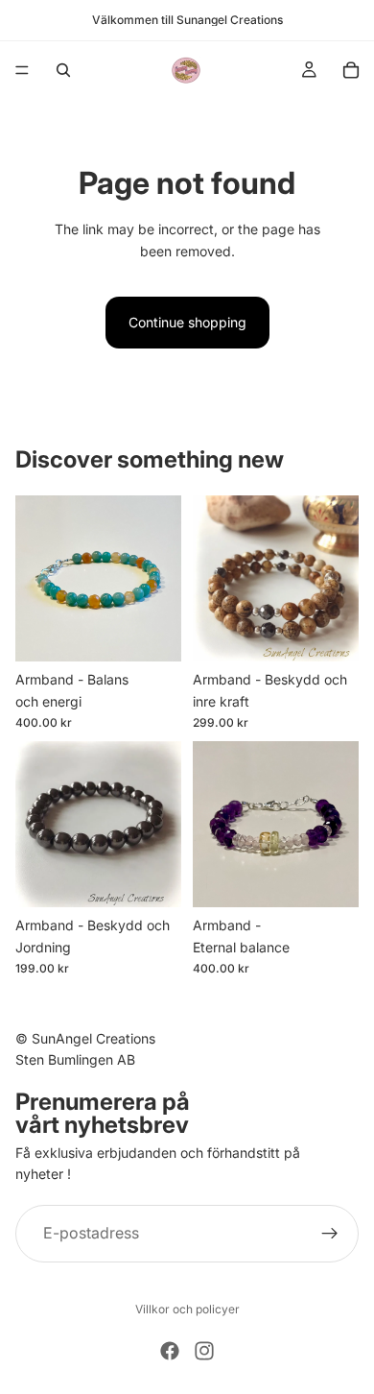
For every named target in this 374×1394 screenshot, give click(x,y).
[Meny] (22, 70)
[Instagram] (204, 1350)
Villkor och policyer (187, 1309)
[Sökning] (63, 70)
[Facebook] (169, 1350)
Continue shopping (187, 322)
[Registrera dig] (330, 1234)
